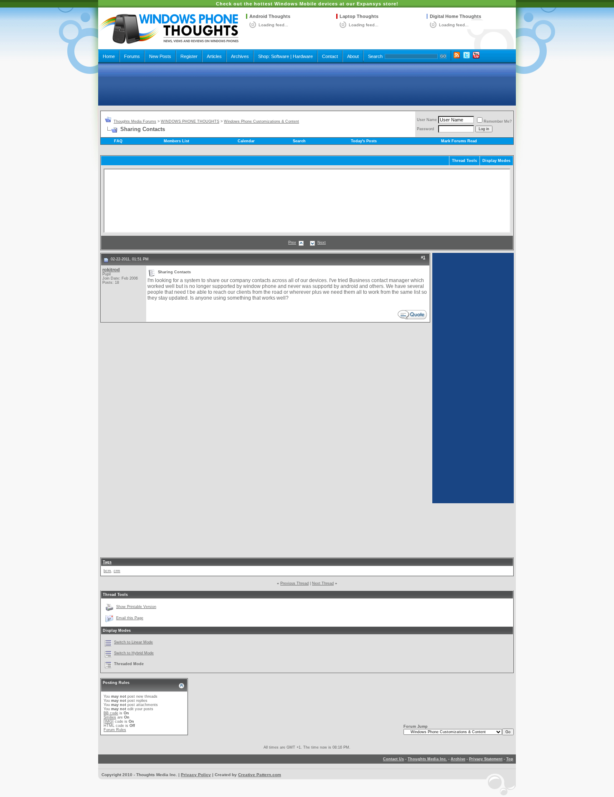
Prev (292, 242)
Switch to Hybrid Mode (134, 653)
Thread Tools (464, 161)
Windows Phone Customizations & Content (261, 121)
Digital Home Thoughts (455, 16)
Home (109, 56)
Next (321, 242)
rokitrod (111, 269)
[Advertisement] (307, 84)
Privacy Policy (196, 774)
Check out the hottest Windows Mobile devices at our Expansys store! (307, 3)
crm (117, 571)
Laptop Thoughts (359, 16)
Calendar (246, 141)
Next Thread (323, 583)
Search (375, 56)
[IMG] (109, 721)
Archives (240, 56)
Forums (132, 56)
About (353, 56)
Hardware (303, 56)
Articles (214, 56)
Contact (330, 56)
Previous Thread (294, 583)
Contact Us (393, 759)
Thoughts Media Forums (135, 121)
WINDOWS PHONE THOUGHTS (190, 121)
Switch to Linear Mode (133, 642)
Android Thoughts (269, 16)
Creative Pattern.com (259, 774)
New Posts (160, 56)
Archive (458, 759)
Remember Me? (498, 121)
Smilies (110, 717)
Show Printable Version (136, 607)
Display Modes (496, 161)
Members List (176, 141)
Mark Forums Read (459, 141)
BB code (111, 713)
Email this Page (129, 618)
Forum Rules (115, 730)
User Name (427, 120)
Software (280, 56)
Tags (107, 562)
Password (425, 129)
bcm (107, 571)
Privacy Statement (485, 759)
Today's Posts (364, 141)
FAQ (118, 141)
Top (509, 759)
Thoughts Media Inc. (427, 759)
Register (189, 56)
